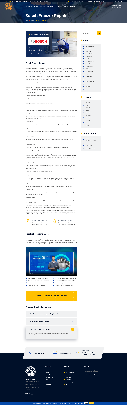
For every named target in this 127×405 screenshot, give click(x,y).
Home (22, 6)
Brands (36, 6)
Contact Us (65, 6)
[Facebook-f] (110, 1)
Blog (59, 6)
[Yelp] (122, 1)
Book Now (72, 6)
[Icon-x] (116, 1)
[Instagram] (113, 1)
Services (28, 6)
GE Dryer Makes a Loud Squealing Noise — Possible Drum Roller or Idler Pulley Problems (30, 1)
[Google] (119, 1)
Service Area (50, 6)
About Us (42, 6)
